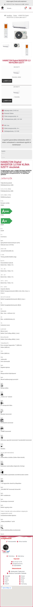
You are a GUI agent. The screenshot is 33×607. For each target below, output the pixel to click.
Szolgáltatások (6, 538)
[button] (30, 8)
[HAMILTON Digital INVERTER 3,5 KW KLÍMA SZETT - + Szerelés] (16, 92)
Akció (3, 153)
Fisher (15, 15)
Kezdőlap (9, 15)
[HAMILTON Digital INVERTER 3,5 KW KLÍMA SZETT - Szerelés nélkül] (16, 72)
